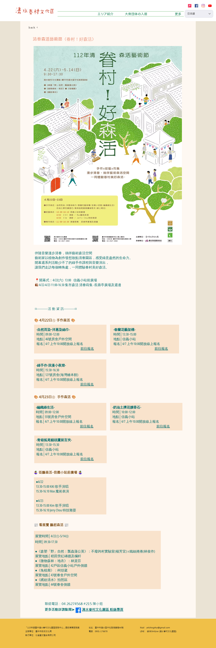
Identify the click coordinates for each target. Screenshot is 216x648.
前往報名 (87, 349)
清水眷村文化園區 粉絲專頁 (102, 609)
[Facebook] (196, 5)
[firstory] (189, 5)
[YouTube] (210, 5)
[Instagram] (203, 5)
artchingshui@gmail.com (158, 627)
